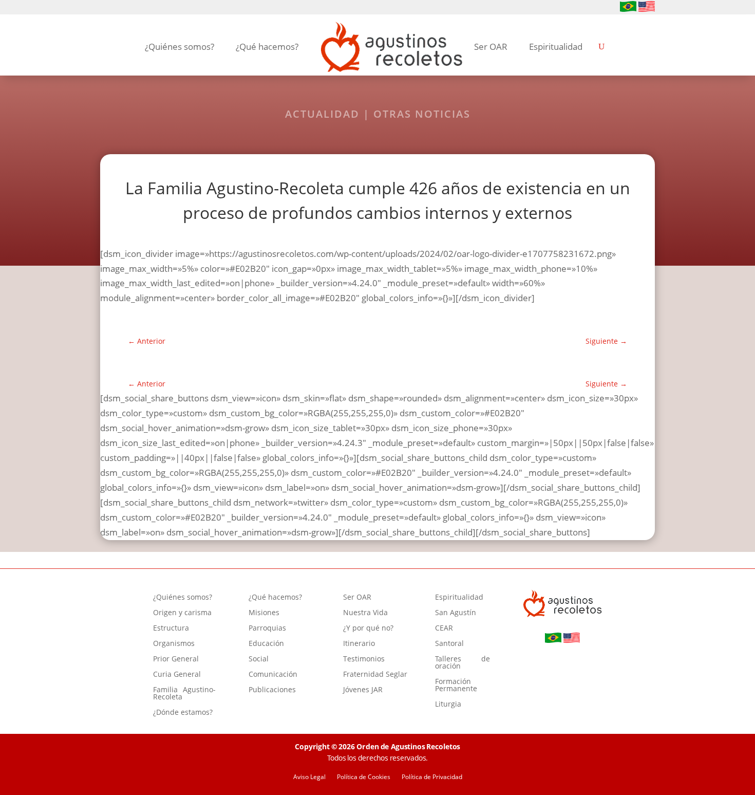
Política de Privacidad (432, 777)
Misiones (264, 613)
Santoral (449, 644)
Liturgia (448, 704)
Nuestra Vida (365, 613)
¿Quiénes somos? (179, 46)
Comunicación (273, 675)
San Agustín (455, 613)
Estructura (171, 628)
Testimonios (364, 659)
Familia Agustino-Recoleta (184, 693)
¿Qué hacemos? (267, 46)
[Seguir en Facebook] (106, 8)
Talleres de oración (462, 663)
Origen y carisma (182, 613)
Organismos (174, 644)
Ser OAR (490, 46)
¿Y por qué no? (368, 628)
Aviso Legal (309, 777)
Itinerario (359, 644)
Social (259, 659)
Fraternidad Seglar (375, 675)
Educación (266, 644)
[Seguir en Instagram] (123, 8)
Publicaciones (272, 690)
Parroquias (267, 628)
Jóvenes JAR (363, 690)
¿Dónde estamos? (183, 713)
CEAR (444, 628)
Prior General (176, 659)
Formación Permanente (456, 685)
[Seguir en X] (155, 8)
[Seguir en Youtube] (139, 8)
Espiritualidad (555, 46)
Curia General (177, 675)
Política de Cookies (363, 777)
